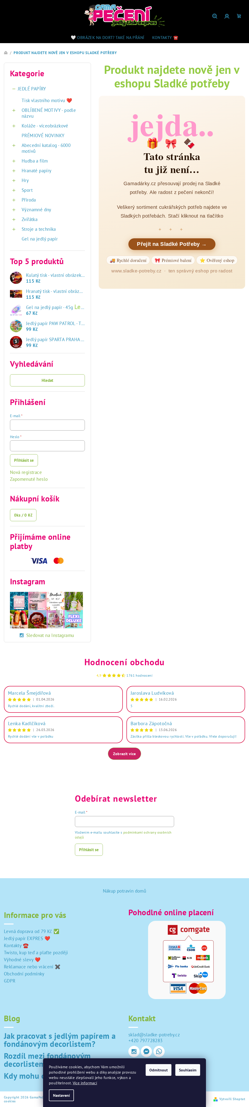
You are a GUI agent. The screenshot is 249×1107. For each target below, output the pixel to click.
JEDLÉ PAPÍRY (32, 89)
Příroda (29, 200)
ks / (23, 515)
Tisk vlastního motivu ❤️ (47, 100)
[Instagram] (134, 1051)
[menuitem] (107, 37)
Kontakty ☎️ (16, 945)
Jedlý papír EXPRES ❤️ (27, 938)
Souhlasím (187, 1070)
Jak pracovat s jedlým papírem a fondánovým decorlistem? (60, 1040)
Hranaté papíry (37, 170)
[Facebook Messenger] (146, 1051)
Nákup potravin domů (124, 891)
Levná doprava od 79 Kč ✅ (32, 931)
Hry (25, 180)
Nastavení (61, 1095)
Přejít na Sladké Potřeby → (172, 244)
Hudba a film (35, 161)
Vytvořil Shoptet (232, 1099)
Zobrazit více (124, 753)
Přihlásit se (24, 460)
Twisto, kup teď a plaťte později (36, 952)
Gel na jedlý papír (40, 239)
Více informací (85, 1082)
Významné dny (36, 209)
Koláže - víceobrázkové (45, 126)
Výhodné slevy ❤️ (22, 960)
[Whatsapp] (159, 1051)
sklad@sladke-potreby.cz (154, 1035)
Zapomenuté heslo (29, 479)
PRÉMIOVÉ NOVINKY (43, 135)
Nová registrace (26, 472)
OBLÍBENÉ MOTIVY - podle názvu (49, 113)
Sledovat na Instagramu (50, 635)
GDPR (10, 981)
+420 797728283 (145, 1040)
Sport (27, 190)
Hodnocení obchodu (124, 662)
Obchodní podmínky (24, 974)
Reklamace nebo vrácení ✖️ (32, 967)
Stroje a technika (39, 229)
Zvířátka (29, 219)
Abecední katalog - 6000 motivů (46, 148)
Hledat (47, 380)
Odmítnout (158, 1070)
